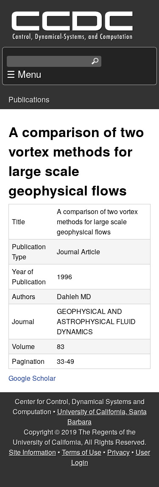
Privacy (118, 452)
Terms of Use (81, 452)
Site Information (32, 452)
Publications (29, 99)
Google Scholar (32, 378)
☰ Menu (24, 73)
